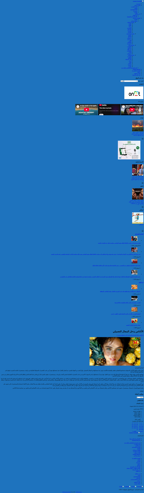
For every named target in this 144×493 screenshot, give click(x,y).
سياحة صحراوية (130, 33)
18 (135, 426)
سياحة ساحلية (130, 22)
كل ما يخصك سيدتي (122, 335)
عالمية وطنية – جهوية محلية (133, 468)
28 (142, 429)
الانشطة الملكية (136, 69)
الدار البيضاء (128, 59)
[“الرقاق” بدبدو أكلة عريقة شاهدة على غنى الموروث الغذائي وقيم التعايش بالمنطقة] (134, 288)
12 (134, 424)
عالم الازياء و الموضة (132, 16)
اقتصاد (135, 19)
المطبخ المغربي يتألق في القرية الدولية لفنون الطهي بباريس (125, 313)
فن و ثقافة (137, 13)
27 (132, 427)
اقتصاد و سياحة (136, 18)
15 (141, 426)
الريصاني (129, 53)
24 (137, 427)
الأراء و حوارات (136, 451)
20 (132, 426)
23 (139, 427)
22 (141, 427)
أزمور (130, 60)
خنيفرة (129, 65)
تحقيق (135, 8)
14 (142, 426)
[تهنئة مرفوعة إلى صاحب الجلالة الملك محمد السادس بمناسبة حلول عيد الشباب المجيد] (134, 240)
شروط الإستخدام (136, 440)
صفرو (129, 66)
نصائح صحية (137, 483)
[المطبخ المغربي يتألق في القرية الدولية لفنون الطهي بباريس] (134, 311)
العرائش (129, 29)
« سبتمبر (141, 431)
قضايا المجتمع (134, 9)
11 (135, 424)
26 (134, 427)
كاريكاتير (141, 224)
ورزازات (129, 39)
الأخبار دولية (137, 5)
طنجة (130, 23)
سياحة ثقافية (131, 55)
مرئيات (138, 480)
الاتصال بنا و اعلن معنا (135, 438)
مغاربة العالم (137, 73)
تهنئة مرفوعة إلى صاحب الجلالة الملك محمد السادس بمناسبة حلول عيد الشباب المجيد (119, 243)
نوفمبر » (134, 431)
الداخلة (129, 36)
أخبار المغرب (134, 6)
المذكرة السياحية (139, 234)
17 (137, 426)
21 (142, 427)
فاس (130, 62)
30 (139, 429)
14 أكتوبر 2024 (139, 335)
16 (139, 426)
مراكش (129, 48)
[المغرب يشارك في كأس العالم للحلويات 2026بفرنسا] (134, 300)
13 (132, 424)
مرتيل (129, 26)
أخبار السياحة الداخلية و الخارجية (129, 68)
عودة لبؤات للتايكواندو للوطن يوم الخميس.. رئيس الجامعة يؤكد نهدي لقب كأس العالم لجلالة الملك (116, 265)
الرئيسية (138, 3)
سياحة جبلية (131, 45)
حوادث (135, 12)
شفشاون (129, 50)
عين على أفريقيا (136, 75)
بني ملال (129, 49)
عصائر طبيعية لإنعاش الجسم (133, 325)
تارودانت (129, 38)
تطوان (129, 25)
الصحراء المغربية (136, 70)
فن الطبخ (135, 15)
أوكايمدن (129, 46)
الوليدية (129, 32)
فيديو (139, 475)
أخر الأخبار (137, 445)
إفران (130, 52)
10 (137, 424)
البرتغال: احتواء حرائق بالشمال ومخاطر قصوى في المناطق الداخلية (137, 134)
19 (134, 426)
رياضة (138, 72)
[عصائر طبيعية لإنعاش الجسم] (134, 322)
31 (137, 429)
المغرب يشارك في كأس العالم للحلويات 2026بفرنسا (127, 302)
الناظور (129, 58)
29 (141, 429)
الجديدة (129, 31)
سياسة (138, 465)
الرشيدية (129, 43)
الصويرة (129, 56)
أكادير (130, 40)
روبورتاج (135, 11)
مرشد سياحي (134, 21)
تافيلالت (129, 42)
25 (135, 427)
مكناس (129, 63)
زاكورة (129, 35)
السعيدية (129, 28)
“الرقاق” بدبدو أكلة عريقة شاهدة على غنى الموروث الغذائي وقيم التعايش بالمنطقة (120, 291)
